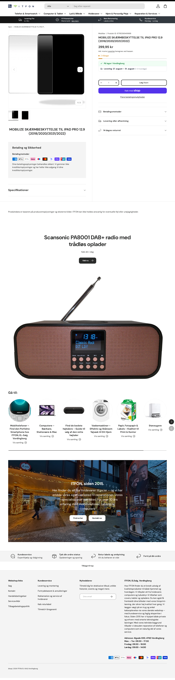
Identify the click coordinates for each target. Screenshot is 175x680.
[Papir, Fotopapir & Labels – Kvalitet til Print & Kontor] (128, 410)
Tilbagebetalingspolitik (19, 606)
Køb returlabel (44, 604)
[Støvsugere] (155, 410)
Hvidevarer (93, 13)
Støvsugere (155, 425)
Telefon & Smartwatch (26, 13)
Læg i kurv (143, 82)
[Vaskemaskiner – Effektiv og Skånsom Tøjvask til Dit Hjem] (101, 410)
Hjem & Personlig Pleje (117, 13)
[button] (165, 6)
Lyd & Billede (75, 13)
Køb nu (86, 260)
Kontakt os (97, 518)
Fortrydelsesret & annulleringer (52, 591)
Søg (10, 585)
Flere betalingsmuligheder (132, 97)
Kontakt (11, 591)
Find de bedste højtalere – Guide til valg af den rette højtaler (74, 430)
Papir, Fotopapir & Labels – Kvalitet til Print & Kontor (128, 429)
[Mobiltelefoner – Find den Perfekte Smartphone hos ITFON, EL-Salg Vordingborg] (19, 410)
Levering (111, 51)
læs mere (75, 21)
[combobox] (94, 6)
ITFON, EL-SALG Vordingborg (27, 669)
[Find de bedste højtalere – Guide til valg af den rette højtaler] (74, 410)
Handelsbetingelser (17, 596)
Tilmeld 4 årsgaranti (47, 609)
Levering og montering (48, 585)
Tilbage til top (88, 566)
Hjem (10, 27)
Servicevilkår (14, 601)
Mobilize (101, 33)
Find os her (78, 518)
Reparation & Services (146, 13)
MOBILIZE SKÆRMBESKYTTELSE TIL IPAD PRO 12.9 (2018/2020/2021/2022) (29, 27)
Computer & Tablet (53, 13)
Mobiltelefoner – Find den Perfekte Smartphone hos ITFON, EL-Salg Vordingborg (20, 432)
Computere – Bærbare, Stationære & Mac (47, 429)
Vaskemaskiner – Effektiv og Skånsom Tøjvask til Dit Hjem (101, 429)
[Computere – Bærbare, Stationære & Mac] (46, 410)
